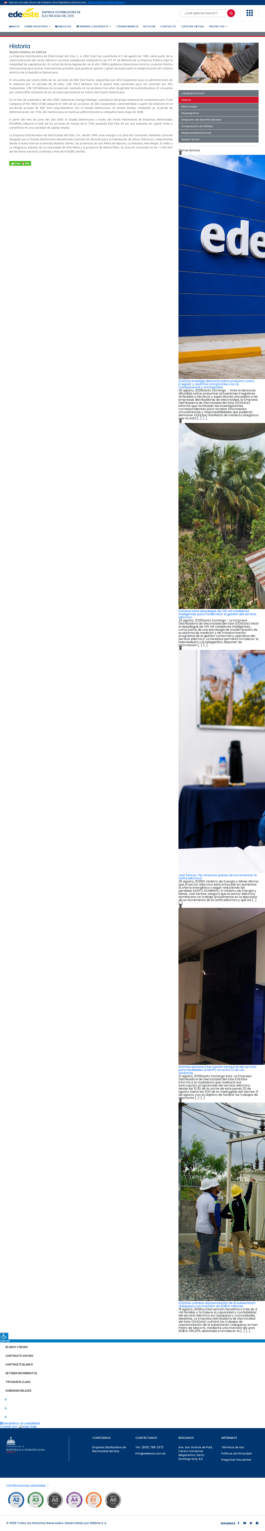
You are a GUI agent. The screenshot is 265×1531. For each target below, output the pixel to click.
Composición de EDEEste (197, 126)
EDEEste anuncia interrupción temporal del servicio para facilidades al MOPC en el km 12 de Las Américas (217, 1070)
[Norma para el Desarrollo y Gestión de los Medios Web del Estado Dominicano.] (16, 1500)
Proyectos (217, 26)
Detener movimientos (21, 1373)
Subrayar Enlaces (18, 1390)
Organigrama (190, 113)
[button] (250, 15)
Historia (186, 100)
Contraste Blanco (19, 1364)
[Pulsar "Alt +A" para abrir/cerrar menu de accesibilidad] (4, 1336)
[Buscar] (231, 13)
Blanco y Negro (16, 1347)
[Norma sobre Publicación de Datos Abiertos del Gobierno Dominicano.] (35, 1500)
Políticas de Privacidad (236, 1453)
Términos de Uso (232, 1447)
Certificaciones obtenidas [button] (26, 1485)
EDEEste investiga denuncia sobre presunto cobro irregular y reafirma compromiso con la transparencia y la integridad (216, 384)
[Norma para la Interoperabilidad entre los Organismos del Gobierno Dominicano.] (74, 1500)
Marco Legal (189, 106)
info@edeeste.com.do (150, 1453)
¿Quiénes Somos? (193, 93)
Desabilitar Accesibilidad (21, 1423)
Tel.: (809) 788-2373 (149, 1447)
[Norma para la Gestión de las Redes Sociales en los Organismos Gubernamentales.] (93, 1500)
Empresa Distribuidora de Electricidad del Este (109, 1449)
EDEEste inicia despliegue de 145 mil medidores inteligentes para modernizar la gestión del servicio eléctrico (217, 614)
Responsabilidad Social (196, 133)
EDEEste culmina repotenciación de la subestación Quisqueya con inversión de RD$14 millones (216, 1304)
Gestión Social (190, 139)
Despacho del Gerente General (201, 119)
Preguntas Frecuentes (236, 1460)
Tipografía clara (17, 1382)
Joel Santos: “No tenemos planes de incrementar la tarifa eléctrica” (217, 877)
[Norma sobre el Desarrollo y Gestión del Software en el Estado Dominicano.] (113, 1500)
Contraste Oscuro (19, 1355)
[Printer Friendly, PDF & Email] (20, 163)
